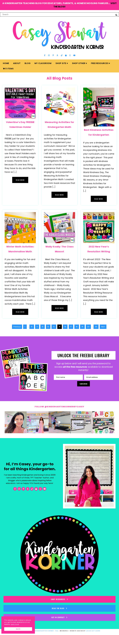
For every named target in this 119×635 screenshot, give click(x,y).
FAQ (56, 631)
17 (71, 327)
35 (96, 327)
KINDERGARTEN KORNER (44, 631)
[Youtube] (74, 55)
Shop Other (78, 63)
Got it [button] (18, 629)
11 (37, 327)
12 (42, 327)
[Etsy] (70, 55)
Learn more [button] (15, 624)
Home (6, 63)
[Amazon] (57, 55)
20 (88, 327)
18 (77, 327)
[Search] (116, 15)
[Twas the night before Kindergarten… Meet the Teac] (38, 422)
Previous (17, 327)
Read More (20, 180)
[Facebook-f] (44, 55)
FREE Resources (99, 63)
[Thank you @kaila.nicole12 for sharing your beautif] (103, 422)
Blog (27, 63)
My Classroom (43, 63)
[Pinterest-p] (53, 55)
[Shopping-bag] (66, 55)
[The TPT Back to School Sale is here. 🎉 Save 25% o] (81, 422)
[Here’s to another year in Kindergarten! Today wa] (16, 422)
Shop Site (61, 63)
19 (82, 327)
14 (54, 327)
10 (32, 327)
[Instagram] (49, 55)
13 (48, 327)
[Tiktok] (61, 55)
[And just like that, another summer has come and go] (60, 422)
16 (65, 327)
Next (103, 327)
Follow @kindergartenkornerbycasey (59, 406)
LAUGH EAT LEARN (93, 631)
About (17, 63)
